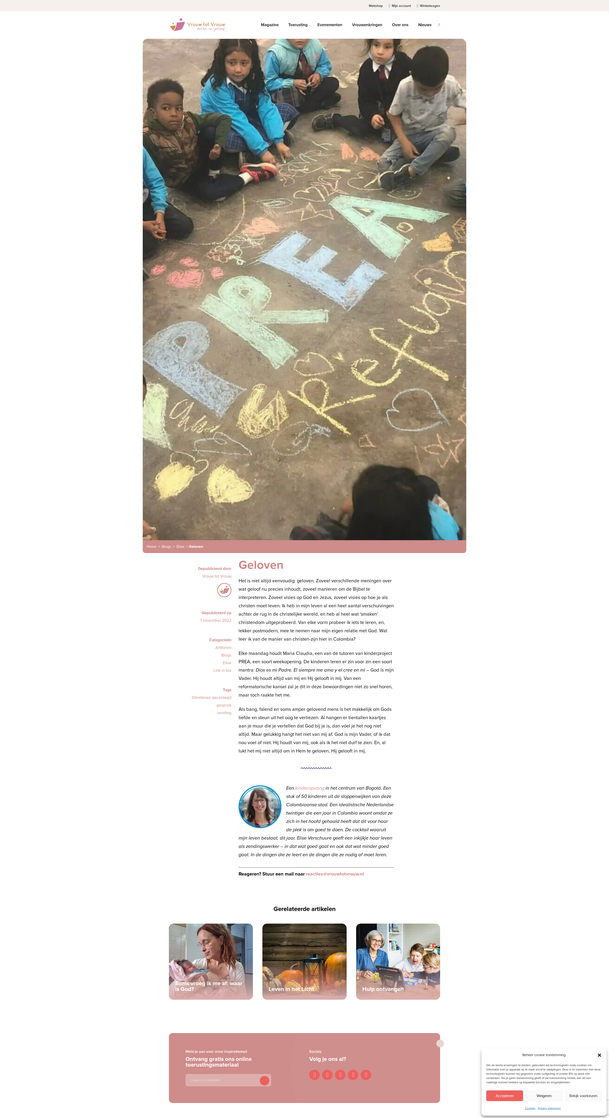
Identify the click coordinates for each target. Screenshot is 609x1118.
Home (152, 546)
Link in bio (222, 670)
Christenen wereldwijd (211, 697)
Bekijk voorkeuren (583, 1096)
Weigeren (544, 1096)
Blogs (166, 546)
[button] (599, 1055)
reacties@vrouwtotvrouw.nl (335, 874)
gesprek (223, 705)
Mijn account (401, 6)
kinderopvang (309, 788)
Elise (180, 546)
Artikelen (223, 647)
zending (224, 712)
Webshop (376, 6)
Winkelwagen (430, 6)
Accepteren (505, 1096)
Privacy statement (549, 1108)
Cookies (530, 1108)
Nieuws (425, 24)
